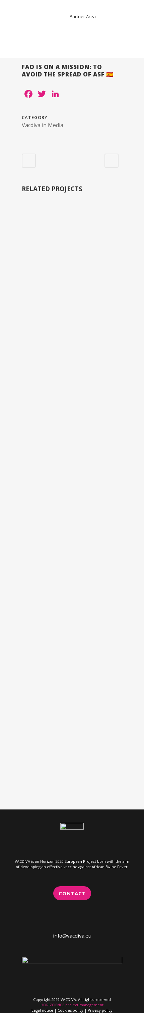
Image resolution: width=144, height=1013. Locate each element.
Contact (72, 893)
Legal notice (42, 1010)
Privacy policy (100, 1010)
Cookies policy (70, 1010)
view (72, 256)
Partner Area (83, 16)
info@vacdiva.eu (72, 935)
